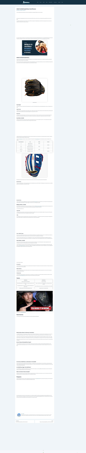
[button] (38, 2)
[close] (43, 450)
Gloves (40, 2)
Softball (59, 2)
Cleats (43, 2)
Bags (46, 2)
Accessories (55, 2)
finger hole (35, 201)
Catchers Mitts (50, 2)
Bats (37, 2)
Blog (62, 2)
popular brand (38, 378)
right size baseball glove (22, 275)
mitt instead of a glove (22, 245)
